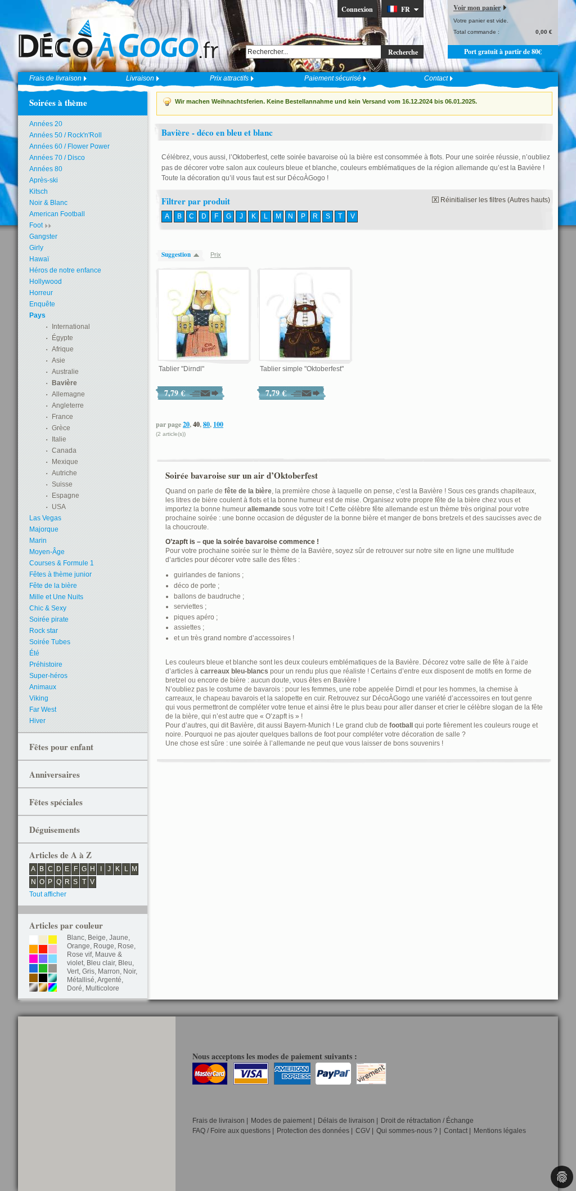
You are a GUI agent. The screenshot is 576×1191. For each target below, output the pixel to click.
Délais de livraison (346, 1121)
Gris (88, 971)
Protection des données (313, 1131)
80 (206, 424)
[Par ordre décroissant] (199, 255)
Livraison (140, 78)
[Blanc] (33, 940)
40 (196, 424)
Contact (436, 78)
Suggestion (176, 254)
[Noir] (43, 979)
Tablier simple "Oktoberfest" (302, 369)
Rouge (103, 946)
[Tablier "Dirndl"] (203, 315)
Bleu (125, 963)
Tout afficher (47, 894)
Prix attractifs (229, 78)
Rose (126, 946)
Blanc (75, 938)
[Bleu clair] (52, 959)
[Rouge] (43, 950)
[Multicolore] (52, 988)
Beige (97, 938)
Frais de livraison (55, 78)
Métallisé (80, 980)
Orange (78, 946)
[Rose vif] (33, 959)
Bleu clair (101, 963)
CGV (363, 1131)
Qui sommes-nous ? (407, 1131)
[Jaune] (52, 940)
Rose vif (79, 954)
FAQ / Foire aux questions (231, 1131)
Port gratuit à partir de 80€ (503, 51)
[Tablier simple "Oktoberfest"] (305, 315)
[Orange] (33, 950)
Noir (129, 971)
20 (186, 424)
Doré (74, 988)
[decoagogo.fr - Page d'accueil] (122, 39)
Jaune (118, 938)
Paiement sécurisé (332, 78)
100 (218, 424)
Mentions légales (500, 1131)
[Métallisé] (52, 979)
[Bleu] (33, 969)
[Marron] (33, 979)
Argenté (109, 980)
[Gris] (52, 969)
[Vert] (43, 969)
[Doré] (43, 988)
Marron (109, 971)
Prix (215, 254)
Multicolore (102, 988)
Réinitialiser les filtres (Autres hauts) (495, 200)
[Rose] (52, 950)
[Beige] (43, 940)
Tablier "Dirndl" (181, 369)
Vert (73, 971)
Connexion (357, 9)
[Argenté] (33, 988)
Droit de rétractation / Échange (427, 1121)
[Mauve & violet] (43, 959)
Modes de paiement (281, 1121)
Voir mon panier (477, 7)
